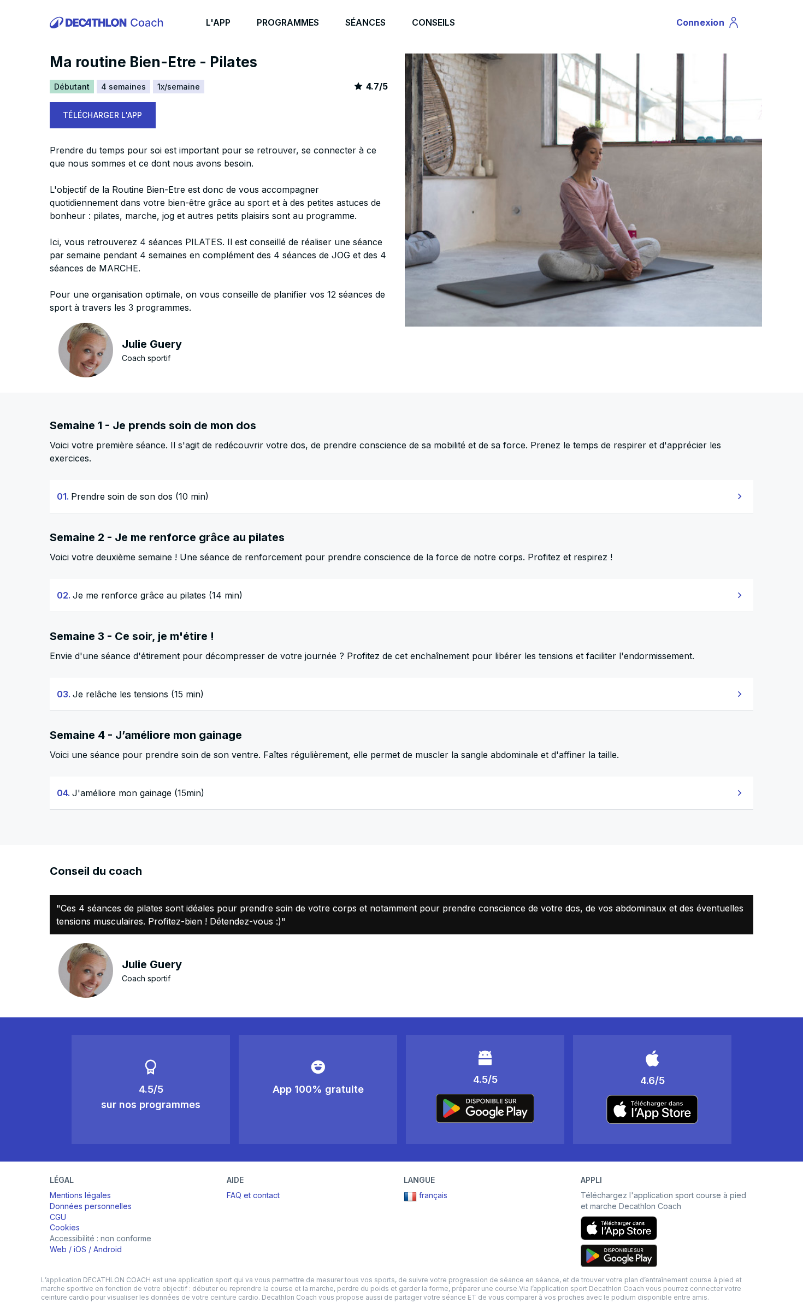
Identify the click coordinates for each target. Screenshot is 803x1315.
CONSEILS (433, 22)
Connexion (706, 24)
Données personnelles (91, 1206)
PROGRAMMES (288, 22)
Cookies (65, 1227)
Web (58, 1249)
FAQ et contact (253, 1195)
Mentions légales (80, 1195)
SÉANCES (365, 22)
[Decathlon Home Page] (108, 22)
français (433, 1195)
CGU (58, 1217)
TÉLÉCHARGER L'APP (103, 115)
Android (107, 1249)
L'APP (218, 22)
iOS (80, 1249)
